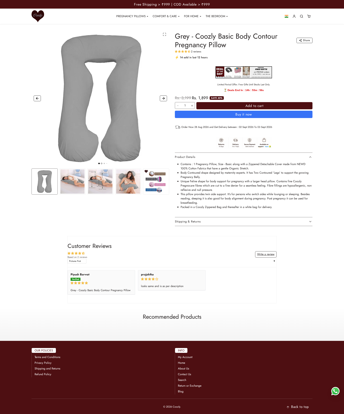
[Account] (294, 16)
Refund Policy (43, 374)
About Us (183, 368)
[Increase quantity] (192, 105)
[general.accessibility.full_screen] (164, 34)
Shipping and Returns (47, 368)
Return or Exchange (189, 386)
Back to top (300, 406)
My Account (185, 357)
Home (181, 363)
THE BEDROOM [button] (216, 16)
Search (182, 380)
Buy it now (243, 114)
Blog (180, 391)
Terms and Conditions (47, 357)
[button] (286, 16)
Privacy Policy (43, 363)
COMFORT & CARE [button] (165, 16)
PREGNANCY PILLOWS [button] (131, 16)
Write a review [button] (265, 254)
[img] (101, 283)
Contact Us (184, 374)
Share (306, 40)
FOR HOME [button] (191, 16)
